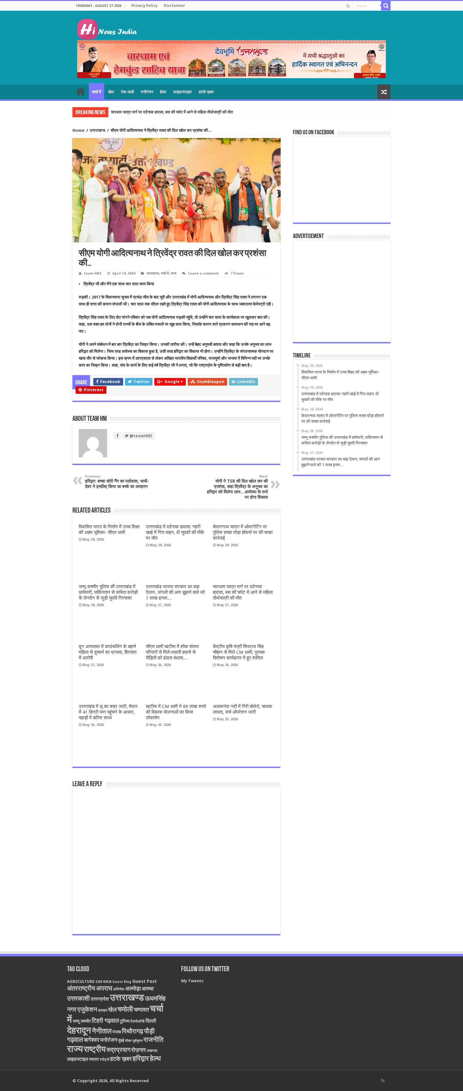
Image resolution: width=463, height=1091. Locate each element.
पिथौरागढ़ (132, 1031)
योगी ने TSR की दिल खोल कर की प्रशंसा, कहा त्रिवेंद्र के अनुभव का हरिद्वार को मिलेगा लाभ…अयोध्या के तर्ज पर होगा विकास (237, 487)
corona (103, 981)
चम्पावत (141, 1009)
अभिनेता (118, 989)
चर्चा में (96, 92)
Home (78, 130)
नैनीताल (101, 1031)
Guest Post (144, 981)
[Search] (386, 5)
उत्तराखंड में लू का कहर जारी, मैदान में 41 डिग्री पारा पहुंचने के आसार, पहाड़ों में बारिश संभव (108, 712)
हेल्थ (163, 92)
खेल (111, 92)
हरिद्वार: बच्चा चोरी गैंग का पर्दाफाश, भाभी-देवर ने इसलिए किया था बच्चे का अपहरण (117, 481)
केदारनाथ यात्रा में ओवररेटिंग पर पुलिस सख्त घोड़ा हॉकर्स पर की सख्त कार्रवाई (242, 532)
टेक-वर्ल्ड (127, 92)
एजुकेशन (87, 1009)
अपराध (104, 988)
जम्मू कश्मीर (82, 1021)
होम (80, 91)
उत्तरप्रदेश (100, 999)
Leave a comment (203, 273)
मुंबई (121, 1040)
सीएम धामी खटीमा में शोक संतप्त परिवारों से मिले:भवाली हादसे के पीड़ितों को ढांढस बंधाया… (172, 652)
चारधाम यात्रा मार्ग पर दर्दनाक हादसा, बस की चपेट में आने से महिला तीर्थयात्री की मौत (172, 112)
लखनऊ (152, 1050)
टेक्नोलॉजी (137, 1021)
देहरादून (79, 1030)
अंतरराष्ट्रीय (81, 988)
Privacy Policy (144, 5)
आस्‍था (148, 988)
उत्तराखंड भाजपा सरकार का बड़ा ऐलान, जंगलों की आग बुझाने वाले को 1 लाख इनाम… (175, 592)
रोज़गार (138, 1050)
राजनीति (153, 1039)
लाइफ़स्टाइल (182, 92)
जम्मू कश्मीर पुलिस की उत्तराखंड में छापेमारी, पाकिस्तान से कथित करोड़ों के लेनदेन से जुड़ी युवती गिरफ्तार (108, 592)
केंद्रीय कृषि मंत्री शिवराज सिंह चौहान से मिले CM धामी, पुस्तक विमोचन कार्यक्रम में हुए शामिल (239, 652)
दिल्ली (151, 1021)
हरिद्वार (141, 1058)
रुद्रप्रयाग (118, 1049)
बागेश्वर (91, 1039)
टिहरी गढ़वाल (105, 1020)
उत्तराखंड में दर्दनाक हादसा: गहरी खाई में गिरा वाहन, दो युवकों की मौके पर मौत (175, 532)
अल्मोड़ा (133, 988)
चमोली (125, 1009)
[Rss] (348, 6)
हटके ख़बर (206, 92)
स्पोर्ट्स (104, 1059)
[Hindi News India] (107, 27)
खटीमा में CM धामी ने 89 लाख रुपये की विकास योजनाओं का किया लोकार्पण (176, 712)
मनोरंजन (147, 92)
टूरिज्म (124, 1021)
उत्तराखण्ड (97, 130)
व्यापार (94, 1059)
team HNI (92, 273)
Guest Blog (121, 982)
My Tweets (192, 980)
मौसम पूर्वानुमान (134, 1041)
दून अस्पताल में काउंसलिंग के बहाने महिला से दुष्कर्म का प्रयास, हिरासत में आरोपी (107, 652)
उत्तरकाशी (78, 998)
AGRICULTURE (80, 981)
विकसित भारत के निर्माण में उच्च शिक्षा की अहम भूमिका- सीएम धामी (109, 529)
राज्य (173, 273)
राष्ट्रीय (95, 1049)
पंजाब (116, 1031)
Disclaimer (174, 5)
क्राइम (102, 1010)
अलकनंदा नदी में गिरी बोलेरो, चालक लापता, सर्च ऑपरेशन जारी (242, 709)
